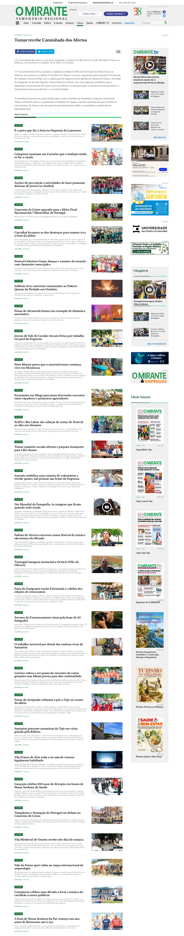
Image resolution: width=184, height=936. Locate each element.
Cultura (17, 35)
